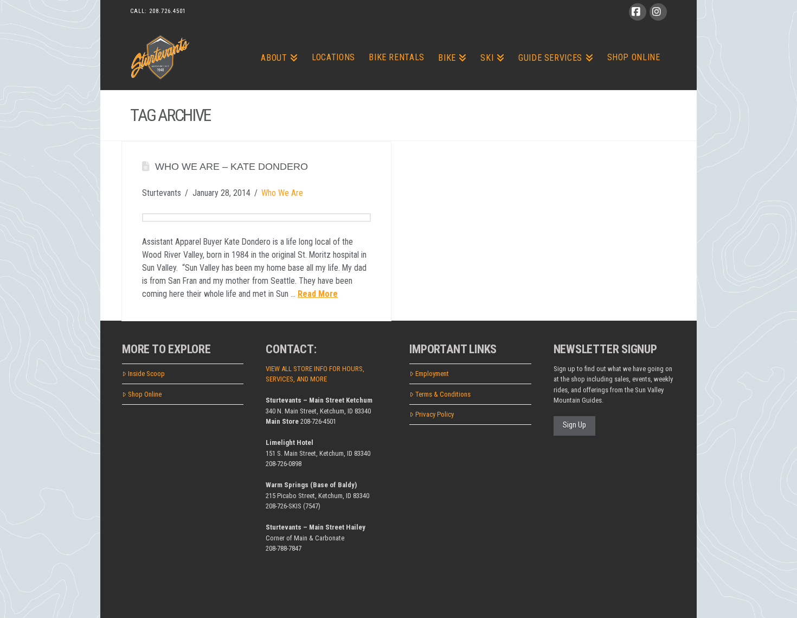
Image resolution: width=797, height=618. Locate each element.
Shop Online (145, 394)
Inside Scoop (146, 373)
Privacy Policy (434, 414)
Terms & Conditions (443, 394)
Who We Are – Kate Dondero (231, 166)
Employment (432, 373)
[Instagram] (658, 12)
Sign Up (574, 425)
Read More (318, 294)
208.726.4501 (167, 11)
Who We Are (282, 193)
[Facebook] (637, 12)
